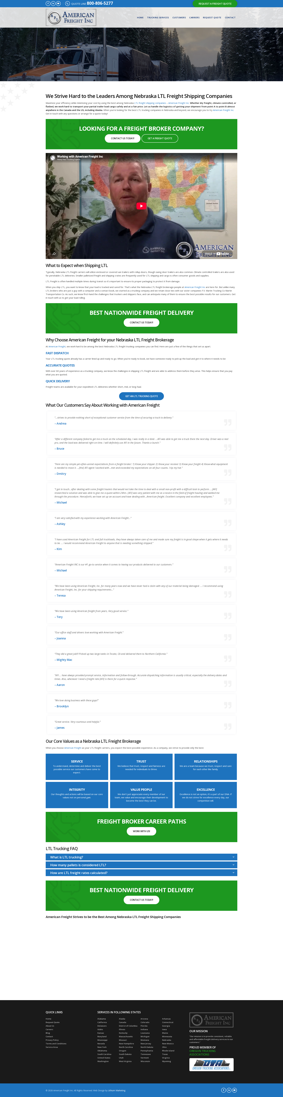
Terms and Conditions (56, 1043)
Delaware (102, 1025)
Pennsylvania (147, 1050)
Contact (230, 17)
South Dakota (125, 1054)
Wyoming (166, 1061)
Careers (49, 1029)
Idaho (100, 1029)
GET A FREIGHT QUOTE (160, 138)
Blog (48, 1033)
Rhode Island (168, 1050)
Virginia (166, 1057)
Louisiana (145, 1033)
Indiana (144, 1029)
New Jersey (146, 1043)
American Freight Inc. (179, 102)
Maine (165, 1033)
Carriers (194, 17)
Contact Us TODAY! (122, 138)
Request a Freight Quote (215, 3)
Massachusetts (126, 1036)
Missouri (123, 1040)
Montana (145, 1040)
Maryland (102, 1036)
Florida (144, 1025)
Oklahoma (102, 1050)
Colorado (145, 1022)
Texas (165, 1054)
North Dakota (147, 1047)
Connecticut (167, 1022)
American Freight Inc (195, 287)
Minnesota (167, 1036)
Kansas (100, 1033)
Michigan (145, 1036)
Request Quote (212, 17)
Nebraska (166, 1040)
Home (140, 17)
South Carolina (104, 1054)
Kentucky (123, 1033)
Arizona (144, 1018)
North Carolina (126, 1047)
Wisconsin (145, 1061)
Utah (121, 1057)
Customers (179, 17)
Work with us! (141, 831)
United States (103, 1057)
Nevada (101, 1043)
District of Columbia (128, 1025)
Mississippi (102, 1040)
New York (101, 1047)
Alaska (122, 1018)
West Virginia (125, 1061)
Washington (103, 1061)
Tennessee (146, 1054)
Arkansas (166, 1018)
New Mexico (168, 1043)
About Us (50, 1025)
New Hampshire (126, 1043)
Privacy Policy (52, 1040)
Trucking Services (158, 17)
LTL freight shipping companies (150, 102)
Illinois (122, 1029)
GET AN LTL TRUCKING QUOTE (141, 396)
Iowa (164, 1029)
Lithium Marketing (116, 1090)
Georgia (166, 1025)
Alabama (101, 1018)
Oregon (122, 1050)
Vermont (145, 1057)
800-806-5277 (100, 3)
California (102, 1022)
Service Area (52, 1047)
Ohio (164, 1047)
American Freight (57, 346)
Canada (122, 1022)
